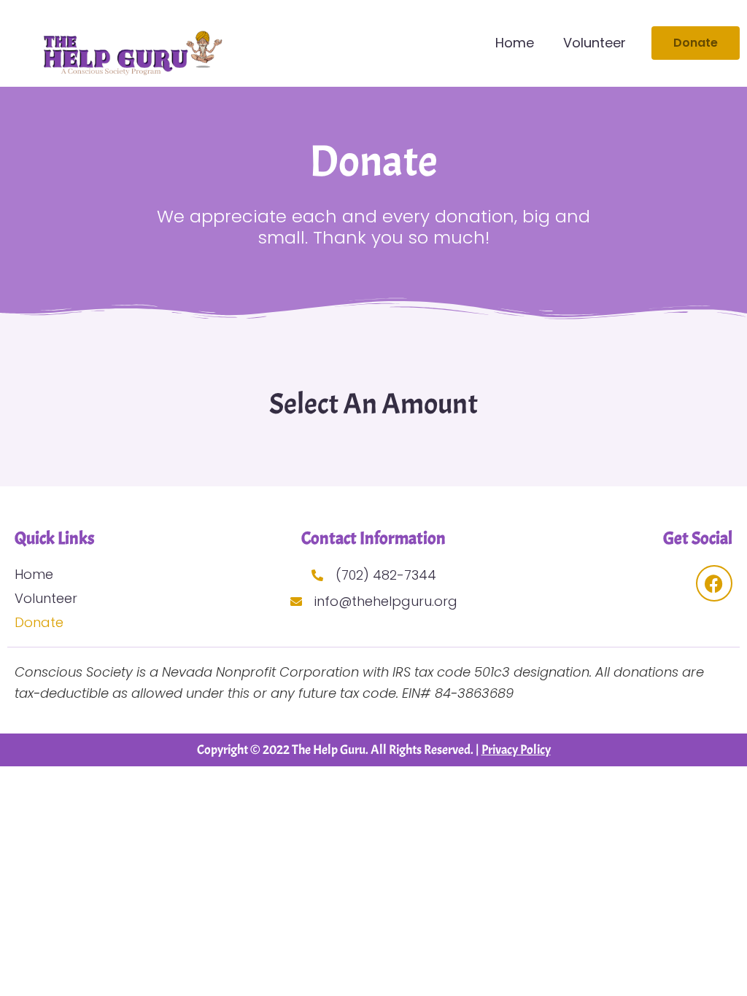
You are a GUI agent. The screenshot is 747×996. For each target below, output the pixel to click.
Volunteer (594, 43)
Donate (39, 622)
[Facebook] (714, 583)
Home (514, 43)
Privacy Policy (516, 750)
